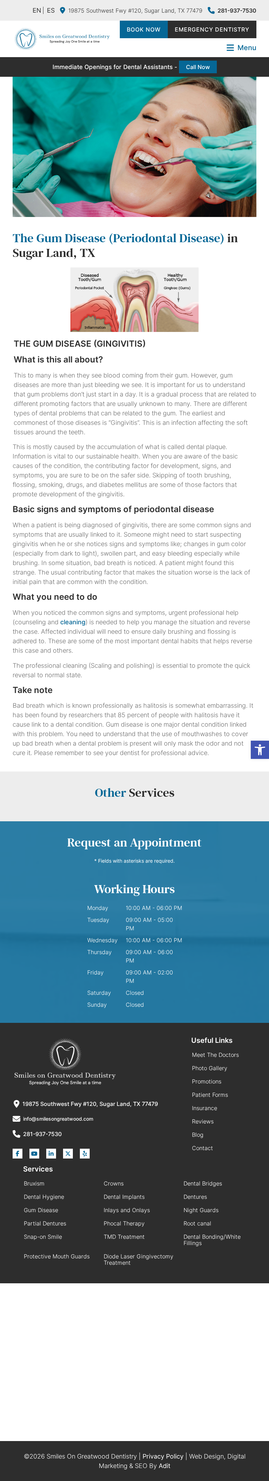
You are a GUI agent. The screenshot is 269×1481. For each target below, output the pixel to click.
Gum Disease (41, 1210)
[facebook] (17, 1154)
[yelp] (85, 1154)
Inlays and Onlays (127, 1210)
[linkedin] (51, 1154)
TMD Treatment (124, 1236)
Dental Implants (124, 1196)
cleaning (72, 622)
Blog (198, 1134)
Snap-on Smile (43, 1236)
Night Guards (201, 1210)
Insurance (204, 1108)
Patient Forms (210, 1094)
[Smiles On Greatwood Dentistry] (62, 39)
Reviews (203, 1121)
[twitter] (68, 1154)
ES (51, 10)
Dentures (195, 1196)
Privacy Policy (163, 1456)
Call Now (198, 66)
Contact (202, 1147)
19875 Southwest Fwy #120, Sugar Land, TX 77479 (135, 10)
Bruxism (34, 1183)
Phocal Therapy (124, 1223)
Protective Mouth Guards (57, 1256)
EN (37, 10)
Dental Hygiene (44, 1196)
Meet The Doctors (215, 1054)
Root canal (197, 1223)
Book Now (144, 29)
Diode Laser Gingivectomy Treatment (138, 1259)
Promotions (206, 1081)
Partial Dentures (45, 1223)
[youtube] (34, 1154)
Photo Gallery (209, 1068)
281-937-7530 (237, 10)
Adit (165, 1465)
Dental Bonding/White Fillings (212, 1239)
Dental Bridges (203, 1183)
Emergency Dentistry (212, 29)
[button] (260, 750)
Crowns (114, 1183)
